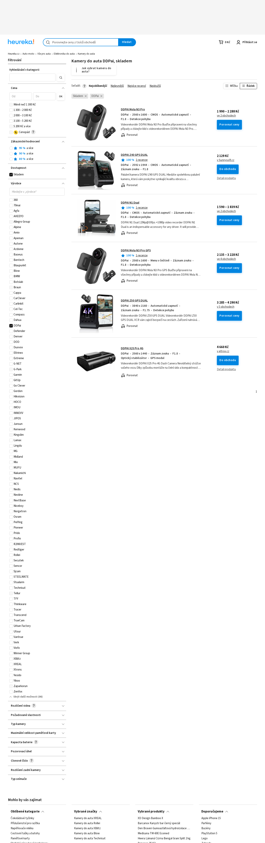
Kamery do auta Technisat (90, 838)
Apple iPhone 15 (211, 818)
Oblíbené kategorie (25, 811)
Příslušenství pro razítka (25, 823)
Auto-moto (28, 54)
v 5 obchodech (225, 307)
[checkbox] (11, 104)
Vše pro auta (44, 54)
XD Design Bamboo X (150, 818)
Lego (204, 838)
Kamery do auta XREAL (88, 818)
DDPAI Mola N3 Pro (133, 109)
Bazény (205, 828)
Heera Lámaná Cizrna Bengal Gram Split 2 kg (164, 838)
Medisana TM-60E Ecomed (153, 833)
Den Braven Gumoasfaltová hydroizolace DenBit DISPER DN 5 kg (164, 828)
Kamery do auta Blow (87, 833)
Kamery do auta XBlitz (87, 828)
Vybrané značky (85, 811)
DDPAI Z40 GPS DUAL (134, 155)
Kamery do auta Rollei (87, 823)
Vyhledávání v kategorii (24, 70)
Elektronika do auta (64, 54)
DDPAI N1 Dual (130, 203)
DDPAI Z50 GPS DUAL (134, 301)
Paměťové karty (20, 838)
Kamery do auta (86, 54)
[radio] (11, 148)
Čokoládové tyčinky (22, 818)
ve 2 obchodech (226, 116)
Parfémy (206, 823)
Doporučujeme (212, 811)
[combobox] (81, 42)
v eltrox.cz (223, 351)
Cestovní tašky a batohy (25, 833)
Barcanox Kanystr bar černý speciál (159, 823)
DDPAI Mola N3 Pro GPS (136, 250)
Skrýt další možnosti (25, 696)
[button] (32, 77)
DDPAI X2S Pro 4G (132, 348)
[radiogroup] (37, 153)
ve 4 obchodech (226, 259)
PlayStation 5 (209, 833)
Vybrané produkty (151, 811)
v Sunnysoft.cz (225, 160)
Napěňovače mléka (22, 828)
